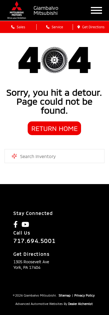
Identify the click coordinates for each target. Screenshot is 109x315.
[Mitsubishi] (17, 10)
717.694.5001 (34, 240)
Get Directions (93, 27)
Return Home (54, 128)
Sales (20, 27)
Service (57, 27)
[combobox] (54, 156)
